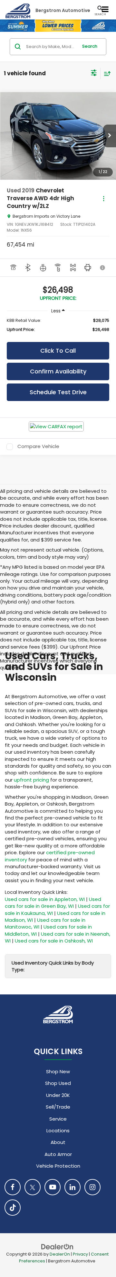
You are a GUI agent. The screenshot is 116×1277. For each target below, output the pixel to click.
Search (89, 46)
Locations (58, 1130)
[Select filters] (94, 73)
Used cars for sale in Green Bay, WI (53, 902)
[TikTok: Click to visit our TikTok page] (12, 1207)
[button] (109, 136)
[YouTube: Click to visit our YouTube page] (52, 1187)
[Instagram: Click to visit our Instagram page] (92, 1187)
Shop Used (58, 1083)
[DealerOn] (57, 1246)
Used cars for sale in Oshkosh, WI (54, 940)
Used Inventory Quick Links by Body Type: (53, 966)
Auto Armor (58, 1154)
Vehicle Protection (58, 1165)
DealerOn (60, 1254)
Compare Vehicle (38, 447)
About (58, 1142)
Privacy (80, 1254)
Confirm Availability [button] (58, 371)
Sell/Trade (58, 1106)
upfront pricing (31, 779)
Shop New (58, 1071)
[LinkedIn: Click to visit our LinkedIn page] (72, 1187)
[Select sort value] (106, 73)
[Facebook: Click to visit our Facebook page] (12, 1187)
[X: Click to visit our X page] (32, 1187)
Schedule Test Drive (58, 392)
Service (58, 1118)
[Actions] (103, 198)
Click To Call (58, 351)
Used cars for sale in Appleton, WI (45, 899)
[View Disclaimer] (103, 267)
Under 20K (58, 1095)
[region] (58, 325)
